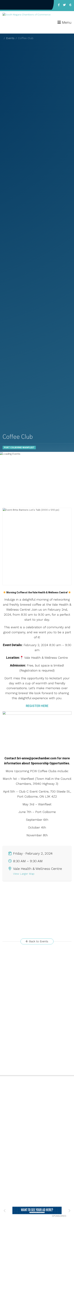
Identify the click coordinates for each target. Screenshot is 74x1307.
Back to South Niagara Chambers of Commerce (15, 5)
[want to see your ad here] (31, 1210)
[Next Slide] (69, 1210)
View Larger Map (24, 873)
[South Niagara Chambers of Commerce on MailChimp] (70, 5)
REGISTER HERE (37, 706)
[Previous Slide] (5, 1210)
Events (10, 38)
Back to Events (38, 941)
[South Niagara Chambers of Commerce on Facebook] (58, 5)
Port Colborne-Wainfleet (19, 447)
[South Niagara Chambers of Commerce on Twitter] (64, 5)
